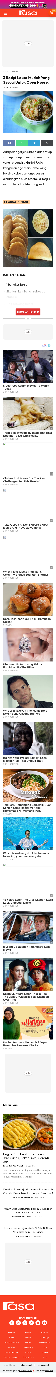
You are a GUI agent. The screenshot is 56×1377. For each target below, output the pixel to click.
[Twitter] (24, 1322)
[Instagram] (18, 1322)
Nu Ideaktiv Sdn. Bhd (25, 1371)
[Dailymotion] (44, 1322)
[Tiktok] (31, 1322)
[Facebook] (11, 1322)
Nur (7, 87)
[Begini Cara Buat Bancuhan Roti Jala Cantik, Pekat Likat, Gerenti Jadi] (28, 1132)
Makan (15, 71)
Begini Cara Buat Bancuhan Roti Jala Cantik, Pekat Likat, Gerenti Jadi (26, 1158)
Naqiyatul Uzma (22, 1236)
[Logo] (28, 12)
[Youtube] (37, 1322)
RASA (5, 71)
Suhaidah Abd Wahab (13, 1166)
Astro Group (49, 1371)
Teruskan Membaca (28, 312)
